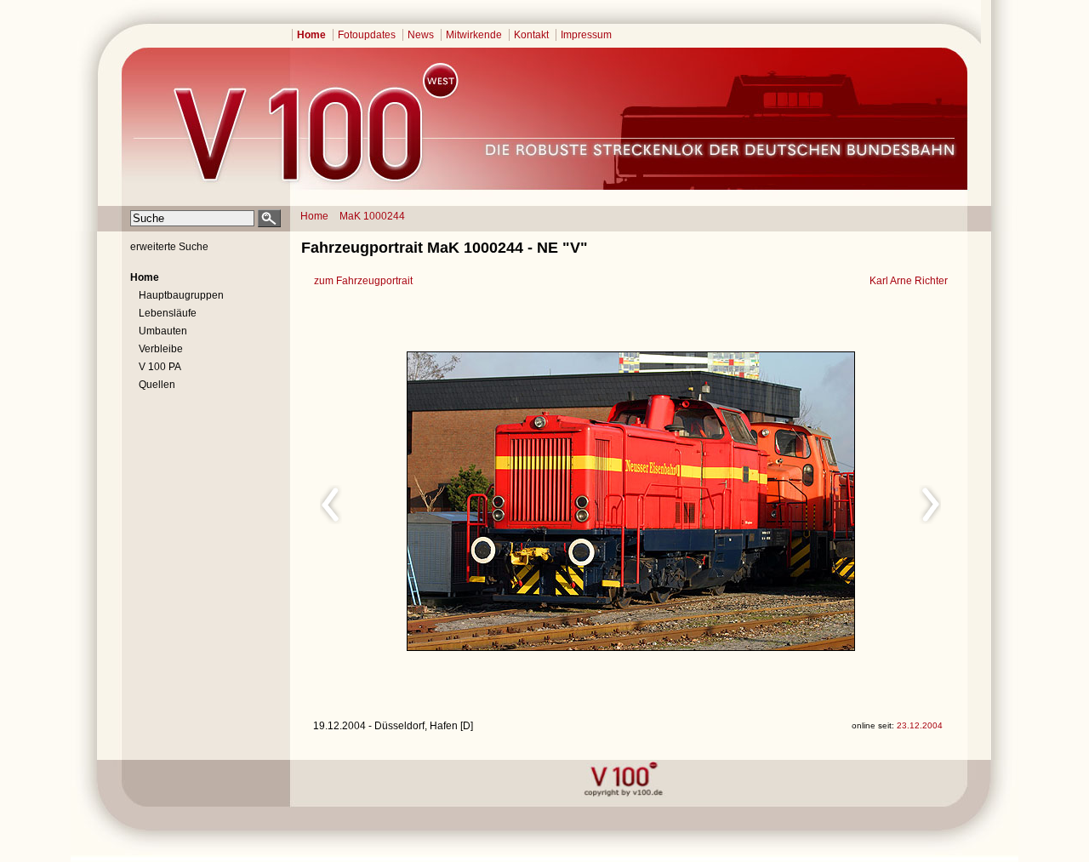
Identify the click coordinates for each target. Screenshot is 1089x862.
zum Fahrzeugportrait (363, 281)
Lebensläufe (168, 313)
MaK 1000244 (372, 216)
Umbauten (163, 331)
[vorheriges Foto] (475, 502)
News (421, 35)
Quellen (157, 385)
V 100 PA (160, 367)
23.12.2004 (920, 725)
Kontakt (531, 35)
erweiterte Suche (169, 247)
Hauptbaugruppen (181, 295)
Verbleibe (161, 349)
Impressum (586, 35)
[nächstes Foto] (781, 502)
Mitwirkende (474, 35)
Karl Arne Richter (908, 281)
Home (311, 35)
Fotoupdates (367, 35)
